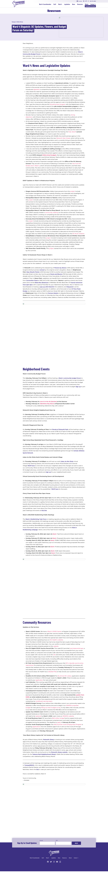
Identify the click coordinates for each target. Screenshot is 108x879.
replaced (38, 716)
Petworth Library (48, 739)
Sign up (78, 386)
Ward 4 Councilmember (45, 4)
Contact (92, 4)
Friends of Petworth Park (60, 429)
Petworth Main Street (63, 138)
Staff (54, 4)
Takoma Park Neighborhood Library (44, 754)
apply (59, 722)
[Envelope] (57, 861)
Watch (86, 4)
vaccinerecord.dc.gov (76, 648)
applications (36, 726)
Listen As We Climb (67, 461)
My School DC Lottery (65, 676)
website (55, 646)
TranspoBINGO (29, 765)
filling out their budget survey (51, 707)
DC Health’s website (56, 640)
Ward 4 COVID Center (54, 631)
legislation (36, 89)
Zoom (54, 534)
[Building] (60, 861)
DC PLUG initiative (78, 233)
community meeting (51, 212)
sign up (48, 472)
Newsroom (54, 11)
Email (41, 840)
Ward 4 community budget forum (70, 378)
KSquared (70, 287)
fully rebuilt (72, 132)
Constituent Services (90, 6)
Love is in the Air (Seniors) (48, 401)
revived (41, 270)
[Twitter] (86, 1)
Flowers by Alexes (60, 267)
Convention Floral (32, 280)
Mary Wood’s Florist (32, 272)
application (39, 680)
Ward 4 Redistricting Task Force (36, 519)
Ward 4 (60, 4)
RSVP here (31, 465)
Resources (80, 4)
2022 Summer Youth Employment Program (68, 724)
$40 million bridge (58, 718)
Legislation (67, 4)
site (54, 654)
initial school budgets (49, 155)
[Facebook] (84, 1)
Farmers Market (53, 293)
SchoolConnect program (57, 104)
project (72, 191)
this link (44, 510)
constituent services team (44, 701)
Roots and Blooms (56, 274)
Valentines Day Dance (47, 403)
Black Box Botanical (41, 282)
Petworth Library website (59, 752)
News (73, 4)
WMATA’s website (68, 716)
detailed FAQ (52, 671)
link (37, 769)
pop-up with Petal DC (47, 287)
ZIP (57, 840)
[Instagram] (88, 1)
